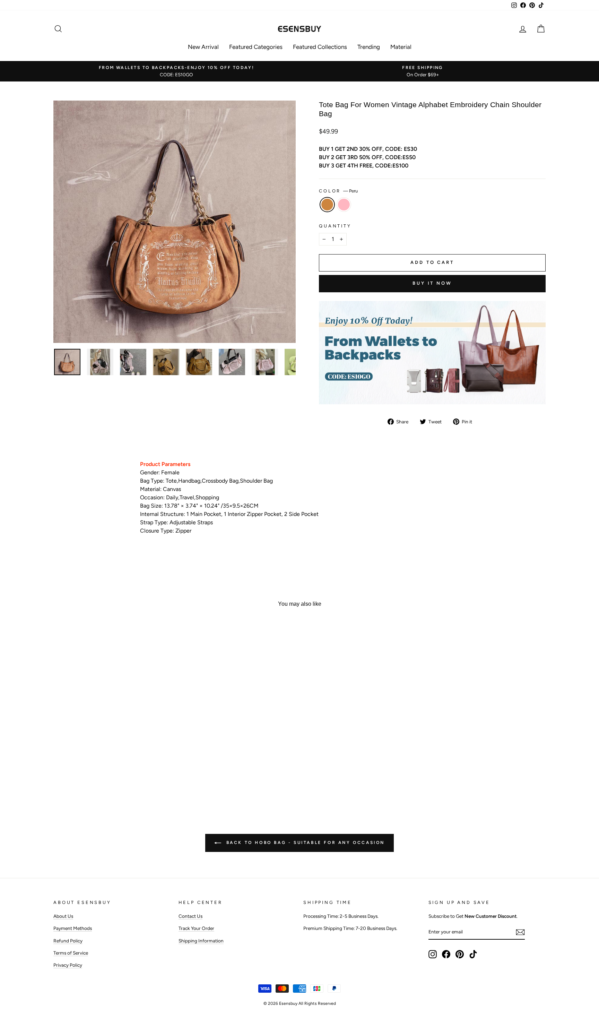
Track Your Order (196, 928)
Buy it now (432, 283)
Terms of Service (70, 953)
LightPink (344, 205)
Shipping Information (201, 940)
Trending (368, 46)
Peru (327, 205)
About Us (63, 916)
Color (338, 190)
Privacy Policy (67, 965)
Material (400, 46)
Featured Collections (320, 46)
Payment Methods (72, 928)
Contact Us (190, 916)
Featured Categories (256, 46)
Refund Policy (68, 940)
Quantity (335, 225)
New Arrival (203, 46)
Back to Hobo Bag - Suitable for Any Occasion (304, 842)
